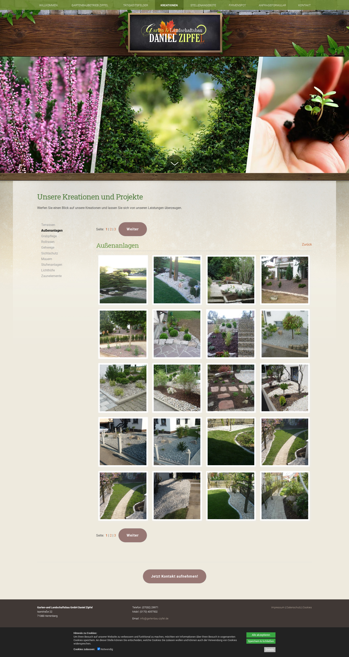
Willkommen (48, 5)
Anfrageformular (272, 5)
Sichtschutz (49, 253)
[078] (177, 496)
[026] (123, 334)
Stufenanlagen (51, 265)
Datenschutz (293, 607)
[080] (285, 496)
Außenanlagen (52, 230)
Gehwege (47, 247)
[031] (177, 388)
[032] (231, 388)
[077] (123, 496)
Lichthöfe (48, 270)
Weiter (133, 229)
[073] (177, 442)
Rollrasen (48, 242)
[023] (177, 280)
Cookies (307, 607)
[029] (285, 334)
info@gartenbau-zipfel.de (154, 618)
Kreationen (169, 5)
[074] (231, 442)
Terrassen (48, 225)
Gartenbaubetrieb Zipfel (89, 5)
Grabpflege (49, 236)
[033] (285, 388)
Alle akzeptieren (261, 634)
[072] (123, 442)
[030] (123, 388)
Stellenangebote (203, 5)
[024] (231, 280)
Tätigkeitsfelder (135, 5)
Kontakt (304, 5)
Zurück (307, 244)
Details (270, 649)
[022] (123, 280)
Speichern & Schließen (261, 641)
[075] (285, 442)
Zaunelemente (51, 276)
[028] (231, 334)
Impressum (278, 607)
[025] (285, 280)
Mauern (46, 259)
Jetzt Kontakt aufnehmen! (174, 576)
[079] (231, 496)
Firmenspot (237, 5)
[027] (177, 334)
